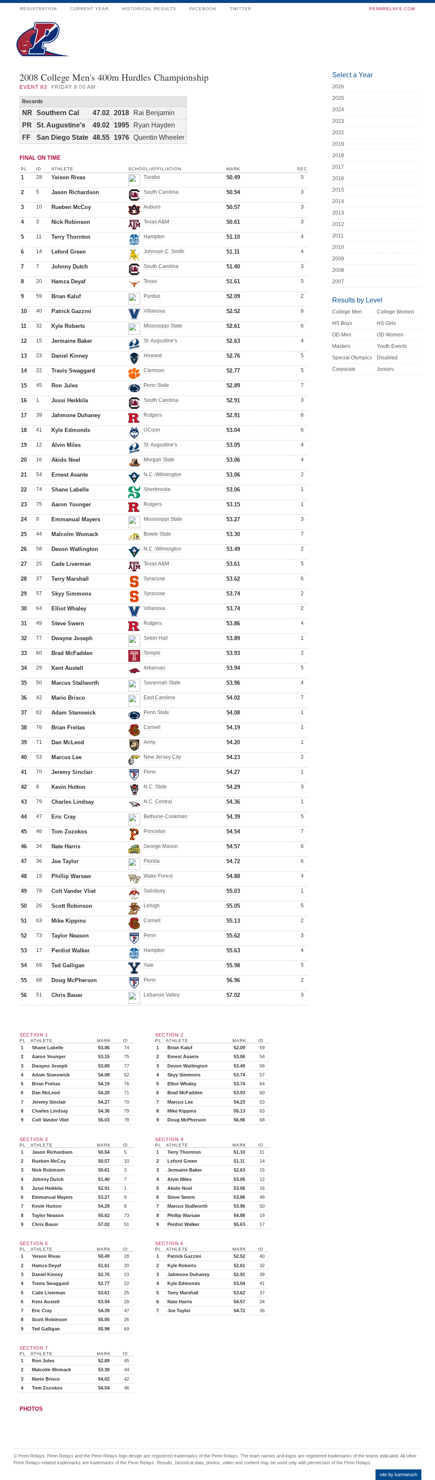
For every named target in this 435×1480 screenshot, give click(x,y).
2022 (338, 133)
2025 (338, 98)
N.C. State (155, 787)
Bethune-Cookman (165, 816)
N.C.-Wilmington (162, 474)
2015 (338, 190)
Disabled (387, 358)
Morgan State (159, 460)
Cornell (152, 727)
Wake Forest (158, 876)
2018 (338, 155)
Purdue (152, 296)
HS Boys (342, 323)
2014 (338, 201)
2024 (338, 110)
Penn (150, 772)
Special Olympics (352, 358)
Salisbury (154, 891)
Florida (152, 861)
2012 (338, 224)
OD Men (341, 335)
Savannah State (162, 683)
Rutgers (153, 415)
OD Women (390, 335)
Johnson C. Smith (164, 251)
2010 (338, 247)
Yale (149, 965)
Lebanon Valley (162, 995)
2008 (338, 270)
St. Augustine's (160, 341)
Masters (341, 346)
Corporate (344, 369)
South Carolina (161, 192)
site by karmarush (398, 1474)
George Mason (161, 846)
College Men (347, 312)
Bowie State (157, 534)
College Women (395, 312)
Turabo (152, 177)
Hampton (154, 237)
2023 (338, 121)
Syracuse (154, 579)
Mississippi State (163, 326)
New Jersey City (162, 757)
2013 (338, 213)
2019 (338, 144)
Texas (150, 281)
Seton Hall (156, 638)
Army (149, 742)
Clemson (154, 370)
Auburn (152, 207)
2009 (338, 259)
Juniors (385, 369)
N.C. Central (158, 802)
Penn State (156, 385)
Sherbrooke (157, 489)
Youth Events (392, 346)
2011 (338, 236)
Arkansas (154, 668)
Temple (152, 653)
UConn (152, 430)
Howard (153, 356)
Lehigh (152, 906)
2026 (338, 87)
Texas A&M (156, 222)
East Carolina (159, 697)
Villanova (154, 311)
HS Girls (386, 323)
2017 (338, 167)
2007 (338, 282)
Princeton (155, 831)
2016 (338, 178)
